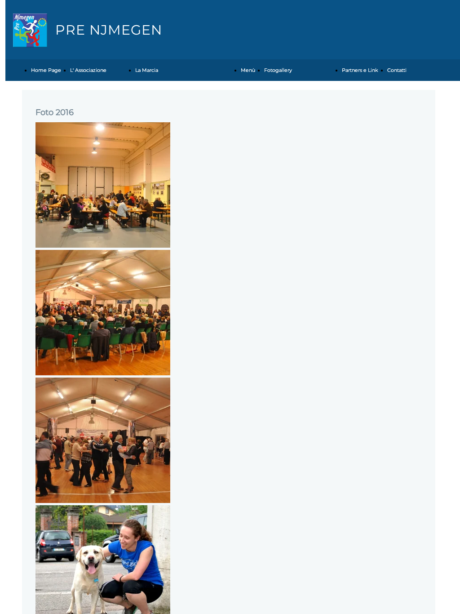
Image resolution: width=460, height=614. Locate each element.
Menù (248, 70)
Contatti (397, 70)
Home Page (46, 70)
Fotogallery (278, 70)
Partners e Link (360, 70)
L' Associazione (88, 70)
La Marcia (146, 70)
